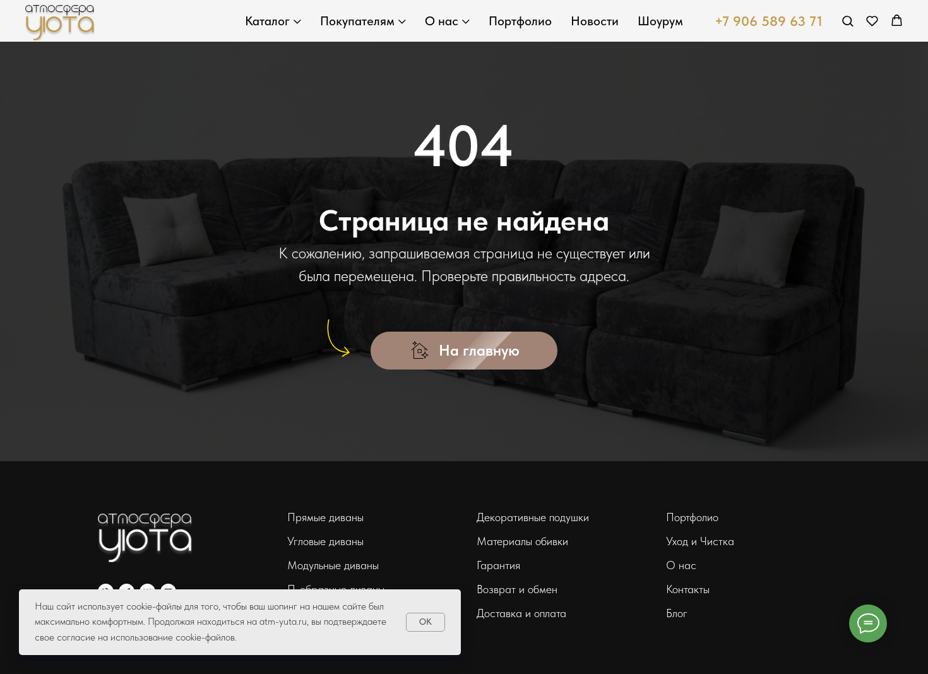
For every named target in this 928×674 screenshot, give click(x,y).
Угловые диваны (325, 541)
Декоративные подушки (533, 517)
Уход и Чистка (700, 541)
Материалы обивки (522, 541)
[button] (848, 21)
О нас (441, 20)
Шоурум (660, 20)
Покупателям (357, 20)
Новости (595, 20)
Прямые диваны (325, 517)
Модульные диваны (333, 565)
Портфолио (520, 20)
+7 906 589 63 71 (769, 21)
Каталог (267, 20)
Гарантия (498, 565)
